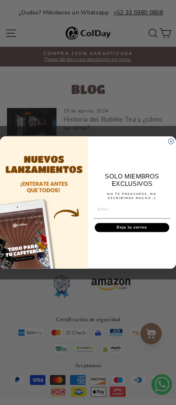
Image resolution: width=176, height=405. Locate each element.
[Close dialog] (171, 141)
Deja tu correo (132, 227)
